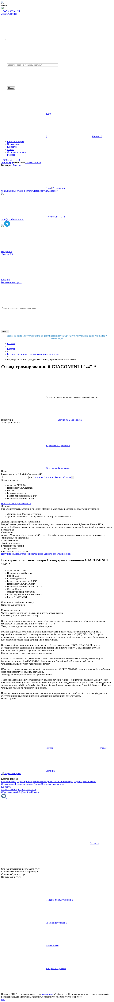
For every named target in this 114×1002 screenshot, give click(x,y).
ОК (3, 999)
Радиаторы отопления (85, 781)
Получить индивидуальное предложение (22, 554)
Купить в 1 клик (63, 477)
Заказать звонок (9, 13)
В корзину (38, 477)
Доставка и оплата (23, 191)
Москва (17, 165)
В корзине (49, 477)
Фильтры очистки (35, 781)
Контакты (44, 191)
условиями (48, 994)
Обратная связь (9, 792)
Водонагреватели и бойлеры (58, 781)
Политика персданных (52, 784)
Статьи (35, 191)
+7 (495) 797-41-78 (10, 11)
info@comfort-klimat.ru (28, 792)
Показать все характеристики (16, 503)
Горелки (21, 781)
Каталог (53, 191)
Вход (48, 113)
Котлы (4, 781)
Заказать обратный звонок (57, 554)
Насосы (12, 781)
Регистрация (58, 188)
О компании (7, 191)
